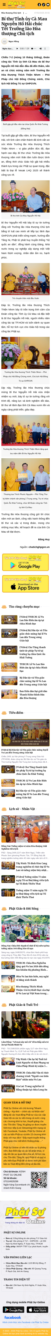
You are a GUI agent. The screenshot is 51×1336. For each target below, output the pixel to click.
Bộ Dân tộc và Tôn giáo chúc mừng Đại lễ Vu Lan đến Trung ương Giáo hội (33, 681)
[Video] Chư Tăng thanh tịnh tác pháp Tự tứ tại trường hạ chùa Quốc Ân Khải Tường (31, 770)
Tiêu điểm (16, 712)
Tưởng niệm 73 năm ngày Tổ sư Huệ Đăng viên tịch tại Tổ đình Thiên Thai (31, 894)
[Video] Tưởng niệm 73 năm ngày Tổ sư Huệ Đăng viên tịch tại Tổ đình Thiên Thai (32, 880)
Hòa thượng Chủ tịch (11, 13)
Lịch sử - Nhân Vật (22, 809)
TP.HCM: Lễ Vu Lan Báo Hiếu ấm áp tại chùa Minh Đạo (33, 667)
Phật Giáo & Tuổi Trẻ (23, 1005)
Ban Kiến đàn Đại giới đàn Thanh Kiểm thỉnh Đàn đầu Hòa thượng (33, 694)
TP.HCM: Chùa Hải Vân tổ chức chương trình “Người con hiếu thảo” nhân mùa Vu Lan (32, 1076)
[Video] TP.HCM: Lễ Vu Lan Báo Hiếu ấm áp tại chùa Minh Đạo (32, 620)
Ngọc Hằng (14, 41)
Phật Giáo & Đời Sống (24, 908)
